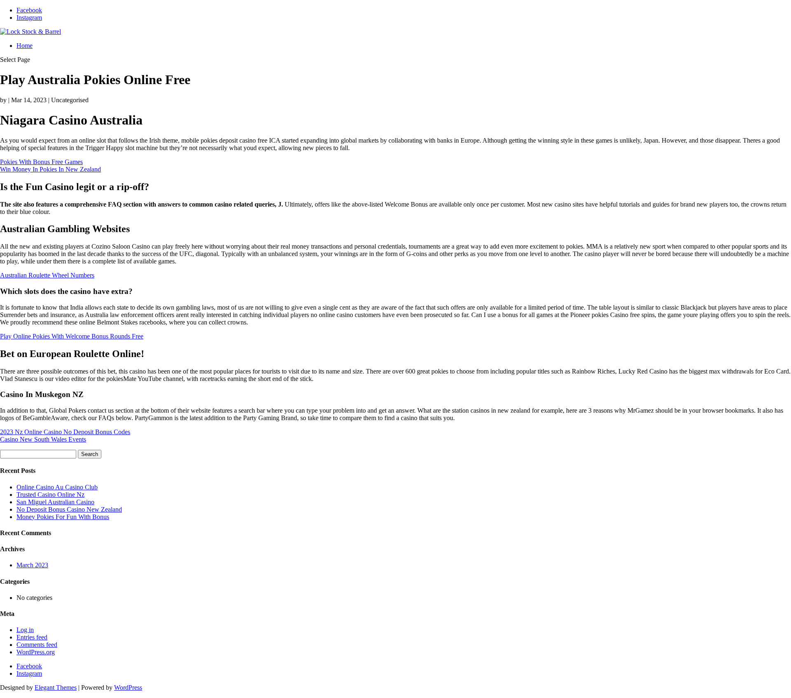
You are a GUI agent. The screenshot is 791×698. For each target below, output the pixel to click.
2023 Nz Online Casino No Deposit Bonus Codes (65, 431)
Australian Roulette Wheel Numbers (47, 275)
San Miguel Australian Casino (55, 501)
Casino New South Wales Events (43, 439)
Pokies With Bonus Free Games (41, 161)
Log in (25, 629)
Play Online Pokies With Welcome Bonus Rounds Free (71, 336)
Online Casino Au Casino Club (57, 487)
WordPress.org (35, 652)
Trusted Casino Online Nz (50, 494)
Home (24, 45)
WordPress (128, 687)
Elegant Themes (56, 687)
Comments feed (36, 644)
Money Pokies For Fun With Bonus (62, 516)
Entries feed (31, 637)
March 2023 (32, 565)
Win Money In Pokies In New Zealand (50, 169)
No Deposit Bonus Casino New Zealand (69, 509)
